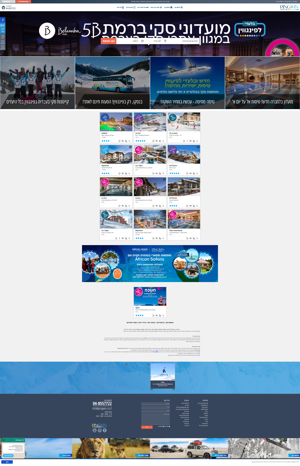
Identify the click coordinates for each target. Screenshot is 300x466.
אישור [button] (7, 462)
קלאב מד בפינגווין (185, 413)
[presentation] (299, 109)
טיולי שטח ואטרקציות (150, 1)
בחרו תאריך (159, 39)
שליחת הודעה (9, 456)
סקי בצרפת (187, 425)
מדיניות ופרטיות (205, 423)
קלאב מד (206, 415)
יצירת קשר (2, 30)
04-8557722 (11, 8)
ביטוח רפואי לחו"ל (287, 1)
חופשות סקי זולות (279, 1)
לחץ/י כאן (253, 462)
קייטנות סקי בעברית (158, 1)
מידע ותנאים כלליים (204, 405)
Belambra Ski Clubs (135, 1)
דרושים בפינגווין (205, 407)
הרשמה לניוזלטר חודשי (203, 417)
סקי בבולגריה (186, 423)
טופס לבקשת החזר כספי (203, 425)
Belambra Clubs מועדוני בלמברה (182, 407)
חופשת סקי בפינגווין (185, 403)
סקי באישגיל (186, 419)
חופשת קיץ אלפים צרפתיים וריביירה (182, 409)
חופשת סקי (295, 1)
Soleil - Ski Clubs (166, 1)
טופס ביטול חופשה (204, 409)
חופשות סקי (142, 1)
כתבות (207, 421)
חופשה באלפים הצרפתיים (184, 415)
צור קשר (206, 419)
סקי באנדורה (186, 411)
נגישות (2, 20)
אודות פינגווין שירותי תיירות (203, 403)
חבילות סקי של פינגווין (185, 417)
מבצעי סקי (187, 405)
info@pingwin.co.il (102, 408)
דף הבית (206, 411)
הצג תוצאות (109, 41)
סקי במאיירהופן (186, 421)
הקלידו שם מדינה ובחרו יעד (193, 39)
